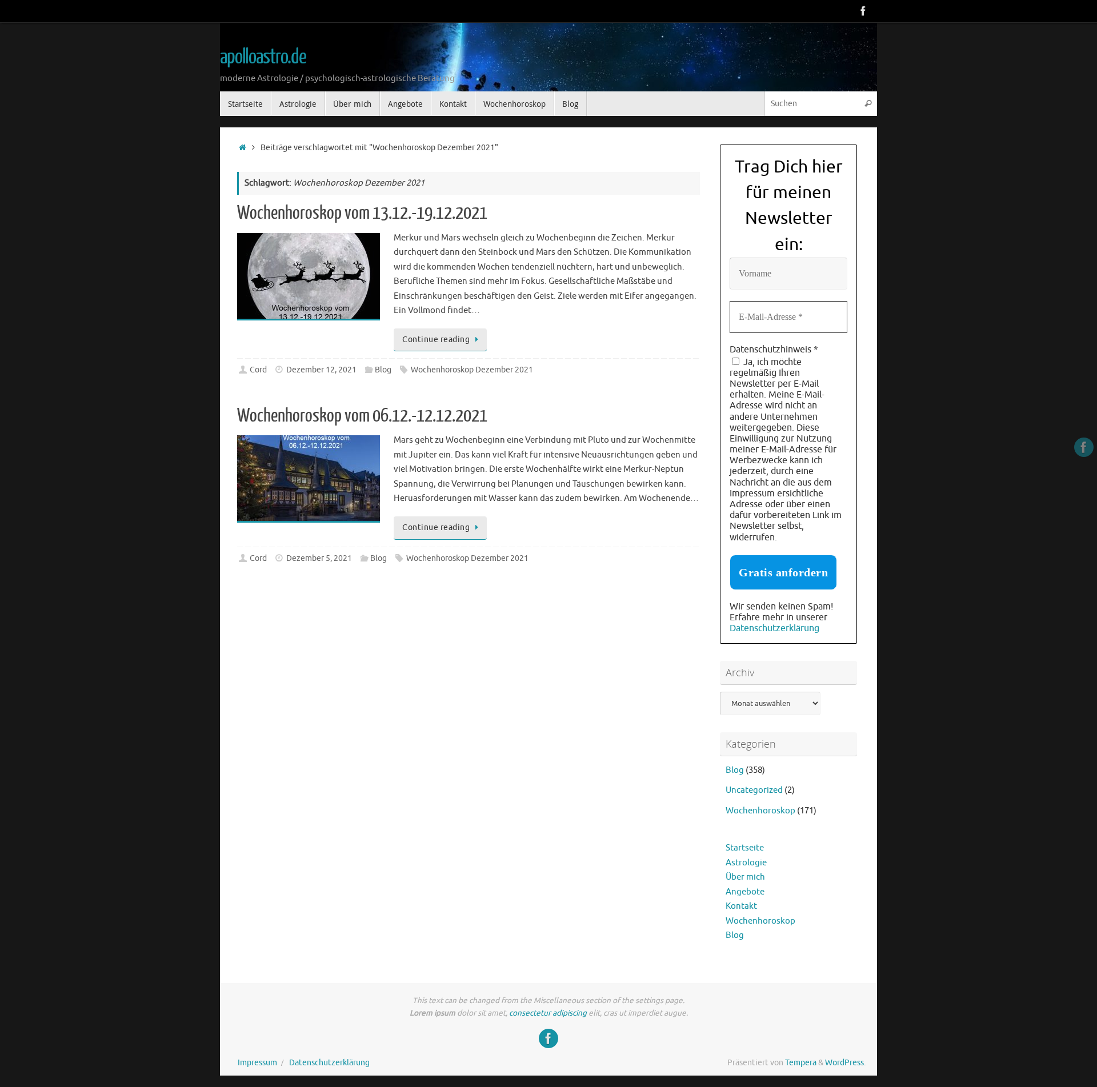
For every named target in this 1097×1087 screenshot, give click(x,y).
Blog (383, 370)
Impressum (257, 1063)
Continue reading (436, 339)
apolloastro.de (263, 57)
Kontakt (741, 906)
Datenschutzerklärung (774, 628)
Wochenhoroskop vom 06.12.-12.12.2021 (362, 416)
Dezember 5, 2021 (319, 558)
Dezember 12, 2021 (321, 370)
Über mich (745, 877)
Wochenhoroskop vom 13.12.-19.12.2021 (362, 213)
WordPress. (845, 1063)
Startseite (745, 848)
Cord (258, 370)
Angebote (745, 892)
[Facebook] (863, 11)
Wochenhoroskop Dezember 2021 (472, 370)
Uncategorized (754, 790)
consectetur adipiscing (548, 1013)
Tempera (800, 1063)
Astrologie (746, 862)
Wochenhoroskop (760, 810)
